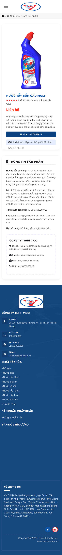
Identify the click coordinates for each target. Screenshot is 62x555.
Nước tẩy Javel (11, 395)
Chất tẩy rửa (13, 16)
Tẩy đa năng (9, 404)
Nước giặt (8, 372)
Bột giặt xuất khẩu (12, 417)
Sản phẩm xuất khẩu (17, 411)
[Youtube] (55, 529)
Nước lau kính (10, 399)
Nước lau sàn (10, 381)
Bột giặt (7, 368)
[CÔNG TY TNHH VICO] (30, 6)
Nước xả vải (9, 386)
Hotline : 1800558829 (31, 134)
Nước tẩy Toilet (30, 16)
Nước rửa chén (11, 377)
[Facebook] (48, 529)
